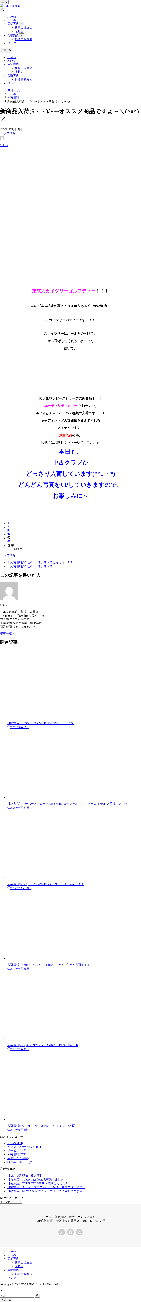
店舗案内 (13, 1258)
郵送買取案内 (23, 1274)
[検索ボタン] (2, 10)
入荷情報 (9, 133)
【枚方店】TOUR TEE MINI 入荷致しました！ (37, 1183)
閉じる (7, 50)
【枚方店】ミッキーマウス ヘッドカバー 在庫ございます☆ (46, 1187)
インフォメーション (24, 1146)
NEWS (15, 1143)
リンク (11, 1277)
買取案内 (13, 1270)
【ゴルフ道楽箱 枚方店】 (25, 1175)
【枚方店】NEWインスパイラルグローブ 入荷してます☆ (44, 1191)
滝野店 (19, 1266)
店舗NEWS (18, 1158)
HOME (11, 1251)
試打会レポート (19, 1162)
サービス (16, 1150)
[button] (8, 523)
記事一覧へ (7, 633)
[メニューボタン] (4, 2)
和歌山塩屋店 (23, 1262)
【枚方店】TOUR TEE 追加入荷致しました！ (37, 1179)
